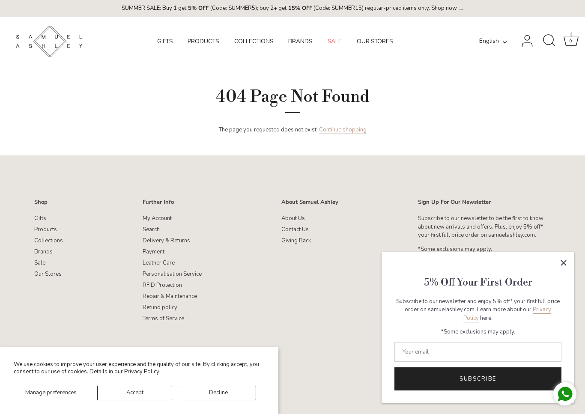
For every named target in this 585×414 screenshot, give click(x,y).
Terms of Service (163, 318)
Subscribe (478, 379)
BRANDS (300, 41)
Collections (48, 240)
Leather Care (159, 263)
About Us (293, 218)
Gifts (40, 218)
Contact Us (295, 229)
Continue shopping (343, 130)
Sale (39, 263)
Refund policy (160, 307)
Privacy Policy (141, 371)
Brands (43, 252)
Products (45, 229)
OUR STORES (375, 41)
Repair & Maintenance (170, 296)
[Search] (549, 41)
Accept (134, 392)
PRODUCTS (203, 41)
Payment (153, 252)
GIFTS (165, 41)
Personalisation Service (172, 274)
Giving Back (296, 240)
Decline (218, 392)
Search (151, 229)
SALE (335, 41)
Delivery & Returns (166, 240)
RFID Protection (162, 285)
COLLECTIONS (253, 41)
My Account (157, 218)
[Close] (563, 262)
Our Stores (48, 274)
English (489, 41)
